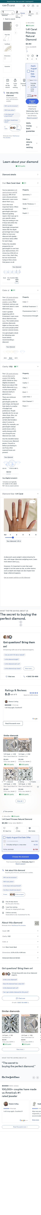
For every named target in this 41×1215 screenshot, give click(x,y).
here (12, 201)
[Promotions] (24, 5)
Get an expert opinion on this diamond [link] (17, 577)
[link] (32, 101)
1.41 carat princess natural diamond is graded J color (10, 299)
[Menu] (37, 5)
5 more (5, 127)
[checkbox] (28, 71)
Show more (35, 1120)
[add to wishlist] (17, 26)
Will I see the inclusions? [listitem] (11, 106)
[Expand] (32, 501)
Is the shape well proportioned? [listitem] (9, 115)
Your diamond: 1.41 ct (14, 541)
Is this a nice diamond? (10, 979)
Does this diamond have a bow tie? (13, 984)
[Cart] (33, 5)
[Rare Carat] (8, 5)
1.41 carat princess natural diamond (9, 192)
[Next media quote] (20, 625)
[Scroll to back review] (33, 1077)
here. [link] (18, 561)
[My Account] (28, 5)
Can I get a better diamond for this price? (15, 992)
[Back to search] (2, 781)
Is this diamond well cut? (10, 988)
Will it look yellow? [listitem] (9, 110)
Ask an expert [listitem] (18, 127)
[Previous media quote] (20, 622)
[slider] (20, 536)
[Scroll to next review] (37, 1077)
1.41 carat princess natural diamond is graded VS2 (10, 376)
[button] (7, 26)
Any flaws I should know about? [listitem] (11, 121)
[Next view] (15, 32)
